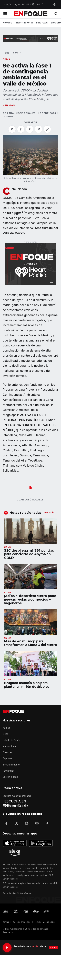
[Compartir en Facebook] (21, 129)
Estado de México (12, 739)
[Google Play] (40, 843)
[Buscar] (56, 13)
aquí (28, 795)
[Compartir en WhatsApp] (12, 129)
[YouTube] (37, 823)
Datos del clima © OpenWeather (17, 893)
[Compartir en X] (29, 129)
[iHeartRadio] (15, 803)
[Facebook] (6, 823)
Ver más (9, 105)
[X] (16, 823)
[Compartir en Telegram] (38, 129)
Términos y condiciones (44, 921)
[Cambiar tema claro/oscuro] (54, 4)
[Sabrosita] (46, 911)
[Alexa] (15, 852)
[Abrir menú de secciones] (5, 13)
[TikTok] (47, 823)
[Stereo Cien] (36, 911)
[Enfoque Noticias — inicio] (30, 13)
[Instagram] (26, 823)
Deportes (7, 758)
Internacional (24, 22)
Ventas (6, 921)
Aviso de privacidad (21, 921)
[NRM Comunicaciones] (5, 911)
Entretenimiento (11, 764)
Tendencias (9, 770)
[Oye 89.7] (26, 911)
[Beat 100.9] (16, 911)
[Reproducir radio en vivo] (7, 947)
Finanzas (42, 22)
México (7, 22)
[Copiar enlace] (47, 129)
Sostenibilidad (10, 776)
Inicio (6, 52)
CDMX (15, 52)
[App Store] (15, 843)
